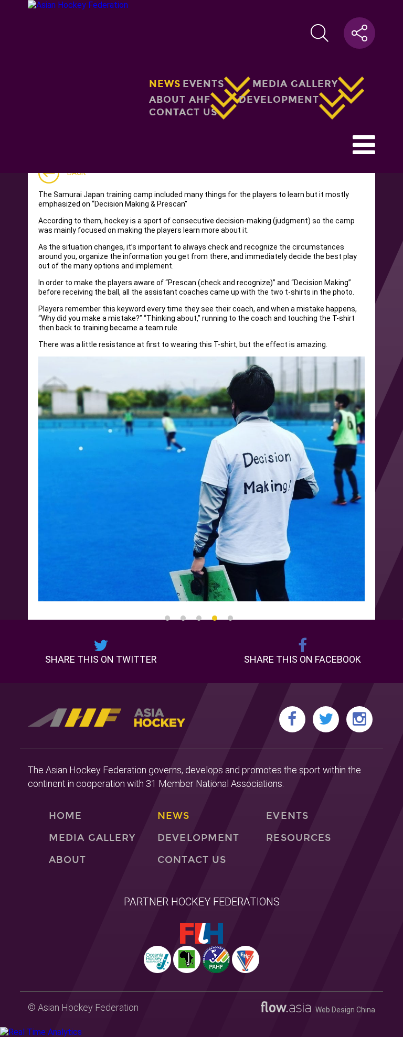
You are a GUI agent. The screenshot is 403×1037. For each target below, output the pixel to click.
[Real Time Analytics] (41, 1032)
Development (279, 99)
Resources (298, 838)
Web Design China (343, 1010)
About (67, 860)
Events (203, 84)
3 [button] (199, 618)
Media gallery (295, 84)
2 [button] (183, 618)
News (165, 84)
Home (65, 816)
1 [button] (167, 618)
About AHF (179, 99)
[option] (201, 479)
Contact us (183, 112)
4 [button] (214, 618)
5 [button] (230, 618)
